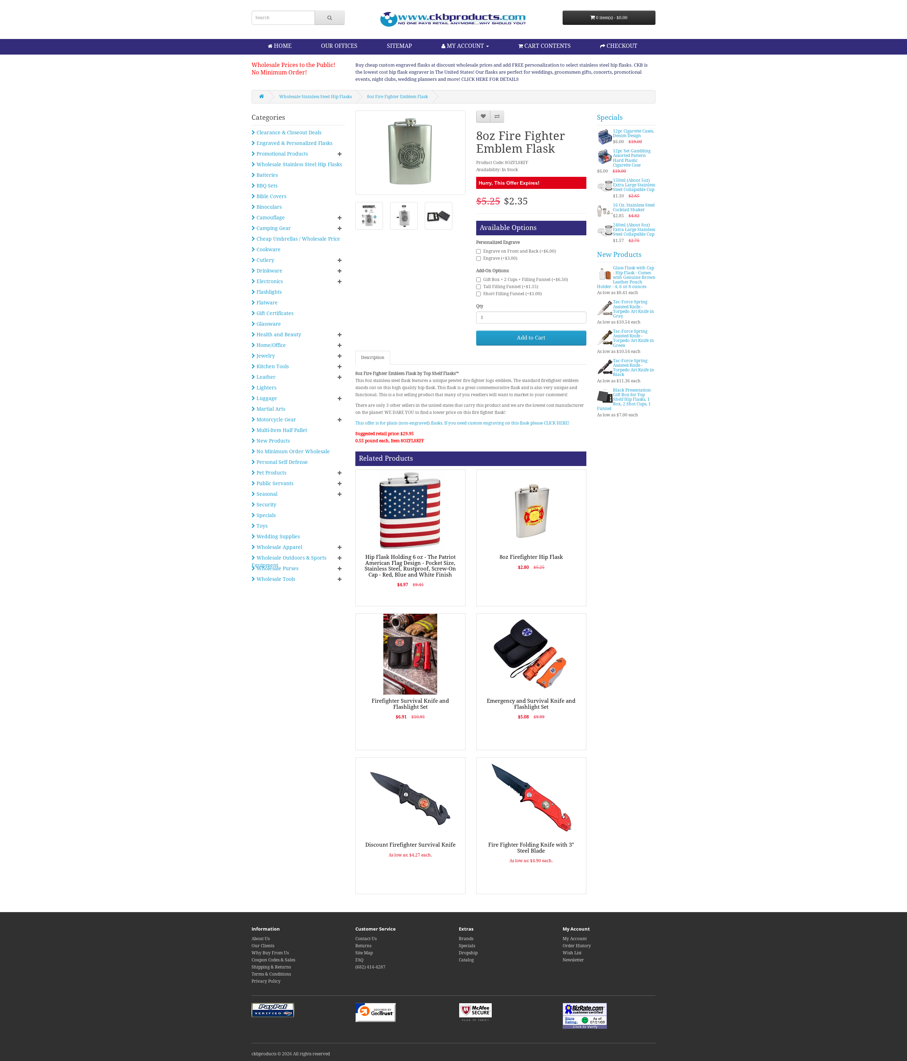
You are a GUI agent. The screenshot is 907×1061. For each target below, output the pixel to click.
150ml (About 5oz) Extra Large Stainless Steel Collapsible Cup (634, 185)
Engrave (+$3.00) (500, 258)
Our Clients (263, 945)
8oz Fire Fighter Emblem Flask (397, 96)
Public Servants (274, 483)
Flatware (266, 302)
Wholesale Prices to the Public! (293, 65)
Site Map (364, 952)
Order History (577, 945)
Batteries (266, 175)
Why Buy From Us (270, 952)
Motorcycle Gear (275, 419)
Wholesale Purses (276, 568)
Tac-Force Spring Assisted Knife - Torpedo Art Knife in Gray (633, 309)
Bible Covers (270, 196)
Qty (479, 306)
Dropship (468, 952)
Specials (265, 515)
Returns (363, 945)
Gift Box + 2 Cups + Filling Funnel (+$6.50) (525, 279)
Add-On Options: (492, 270)
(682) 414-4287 (370, 967)
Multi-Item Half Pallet (281, 430)
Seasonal (266, 494)
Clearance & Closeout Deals (288, 132)
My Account (575, 938)
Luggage (266, 398)
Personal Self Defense (281, 462)
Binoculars (268, 207)
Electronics (269, 281)
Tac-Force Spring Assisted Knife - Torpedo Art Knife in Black (633, 367)
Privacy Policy (266, 981)
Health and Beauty (278, 334)
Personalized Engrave (498, 242)
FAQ (359, 960)
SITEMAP (399, 46)
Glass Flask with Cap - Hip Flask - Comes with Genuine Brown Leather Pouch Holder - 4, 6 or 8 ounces (626, 277)
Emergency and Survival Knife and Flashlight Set (531, 704)
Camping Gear (273, 228)
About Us (261, 938)
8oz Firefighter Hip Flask (531, 557)
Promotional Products (281, 154)
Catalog (466, 960)
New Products (272, 441)
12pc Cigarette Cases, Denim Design (633, 133)
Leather (265, 377)
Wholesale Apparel (278, 547)
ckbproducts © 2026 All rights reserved (291, 1053)
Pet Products (270, 473)
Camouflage (270, 217)
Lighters (265, 388)
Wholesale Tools (275, 579)
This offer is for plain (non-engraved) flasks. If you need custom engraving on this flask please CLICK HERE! (462, 423)
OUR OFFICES (339, 46)
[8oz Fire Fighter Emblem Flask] (410, 153)
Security (265, 504)
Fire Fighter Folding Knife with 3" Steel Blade (531, 848)
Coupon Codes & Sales (273, 960)
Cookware (268, 249)
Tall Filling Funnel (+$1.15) (510, 286)
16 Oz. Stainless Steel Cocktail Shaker (634, 207)
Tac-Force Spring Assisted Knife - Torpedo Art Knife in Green (633, 338)
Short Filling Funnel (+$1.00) (512, 293)
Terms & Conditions (271, 974)
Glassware (268, 324)
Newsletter (573, 960)
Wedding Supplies (277, 536)
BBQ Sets (266, 186)
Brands (466, 938)
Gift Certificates (274, 313)
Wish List (572, 952)
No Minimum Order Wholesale (292, 451)
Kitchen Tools (272, 366)
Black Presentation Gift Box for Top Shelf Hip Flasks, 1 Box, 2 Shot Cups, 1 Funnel (624, 399)
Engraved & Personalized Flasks (293, 143)
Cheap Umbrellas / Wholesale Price (297, 239)
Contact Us (366, 938)
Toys (261, 526)
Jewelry (265, 356)
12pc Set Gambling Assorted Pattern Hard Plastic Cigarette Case (631, 158)
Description (372, 357)
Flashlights (268, 292)
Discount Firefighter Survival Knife (410, 845)
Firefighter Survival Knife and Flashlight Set (410, 704)
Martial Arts (270, 409)
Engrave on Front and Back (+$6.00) (519, 251)
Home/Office (270, 345)
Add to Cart (531, 338)
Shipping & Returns (271, 967)
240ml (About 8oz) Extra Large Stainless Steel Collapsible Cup (634, 230)
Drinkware (268, 271)
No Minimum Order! (279, 72)
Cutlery (264, 260)
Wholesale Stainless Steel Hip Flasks (315, 96)
